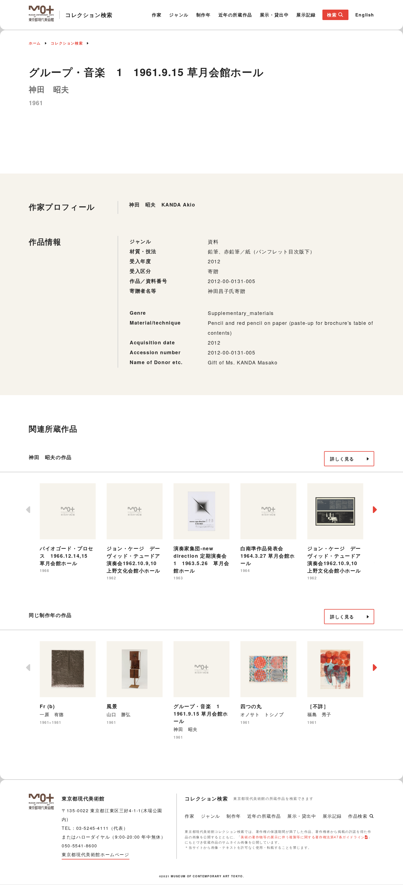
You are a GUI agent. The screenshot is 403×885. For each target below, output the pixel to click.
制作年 (203, 15)
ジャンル (178, 15)
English (364, 15)
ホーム (35, 43)
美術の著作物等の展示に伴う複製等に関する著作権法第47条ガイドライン (303, 836)
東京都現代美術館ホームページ (95, 854)
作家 (156, 15)
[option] (67, 529)
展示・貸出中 (274, 15)
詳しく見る (342, 459)
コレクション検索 (67, 43)
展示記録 (306, 15)
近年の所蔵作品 (235, 15)
